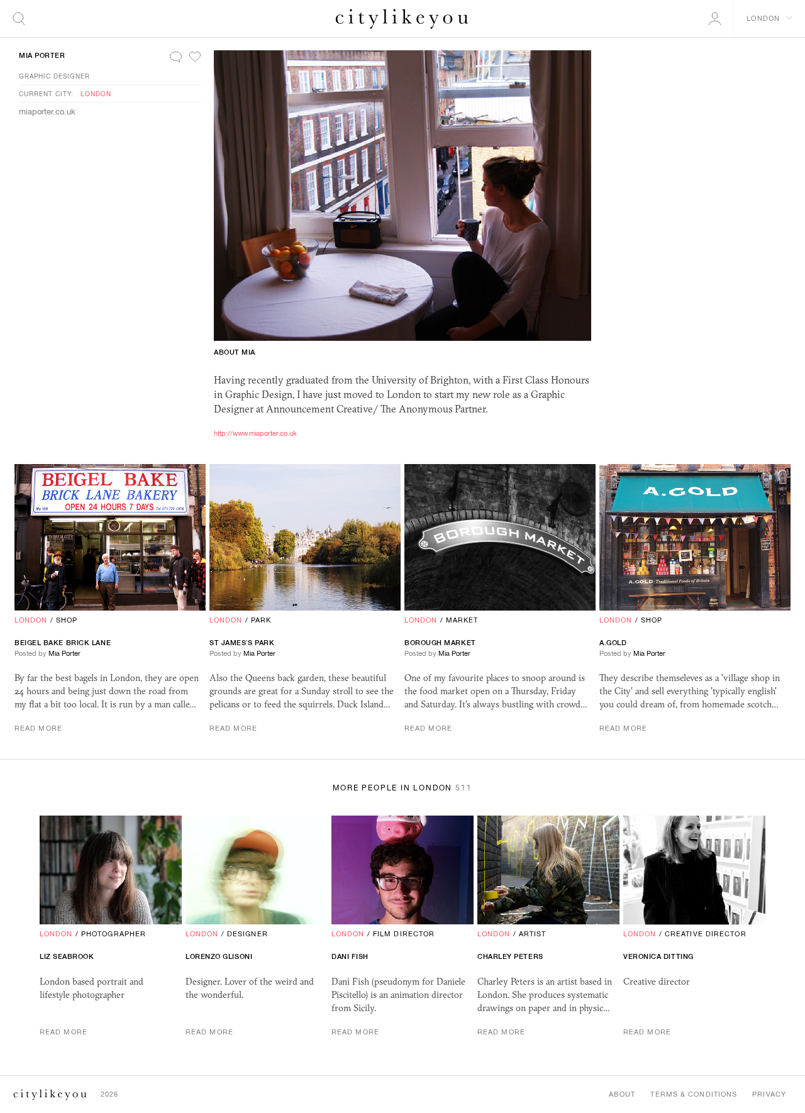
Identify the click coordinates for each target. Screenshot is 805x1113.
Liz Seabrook (67, 956)
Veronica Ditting (658, 956)
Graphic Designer (54, 76)
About (622, 1094)
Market (462, 620)
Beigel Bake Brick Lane (62, 642)
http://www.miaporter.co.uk (255, 433)
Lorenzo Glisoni (219, 956)
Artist (533, 934)
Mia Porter (42, 55)
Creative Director (706, 934)
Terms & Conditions (693, 1094)
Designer (247, 934)
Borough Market (440, 642)
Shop (66, 620)
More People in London (402, 788)
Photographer (113, 934)
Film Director (404, 934)
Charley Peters (510, 956)
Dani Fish (350, 956)
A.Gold (612, 642)
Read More (38, 728)
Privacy (769, 1094)
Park (261, 620)
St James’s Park (241, 642)
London (95, 93)
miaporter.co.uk (47, 111)
